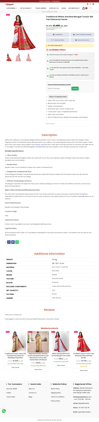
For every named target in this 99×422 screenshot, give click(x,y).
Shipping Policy (56, 393)
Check (75, 88)
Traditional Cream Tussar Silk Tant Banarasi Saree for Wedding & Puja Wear (15, 356)
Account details (11, 389)
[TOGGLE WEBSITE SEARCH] (91, 8)
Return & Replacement (58, 97)
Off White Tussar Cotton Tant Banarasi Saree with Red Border (83, 356)
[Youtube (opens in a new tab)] (93, 4)
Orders (8, 393)
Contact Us (32, 393)
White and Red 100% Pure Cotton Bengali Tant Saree (60, 355)
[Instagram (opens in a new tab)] (90, 4)
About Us (32, 389)
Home (43, 11)
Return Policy (55, 389)
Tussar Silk (80, 196)
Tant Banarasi (40, 147)
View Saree (15, 367)
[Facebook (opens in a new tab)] (87, 4)
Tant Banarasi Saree (51, 11)
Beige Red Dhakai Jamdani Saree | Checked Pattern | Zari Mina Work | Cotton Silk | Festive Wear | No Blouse (38, 357)
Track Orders (10, 397)
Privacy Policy (55, 401)
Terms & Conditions (57, 397)
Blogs (30, 397)
